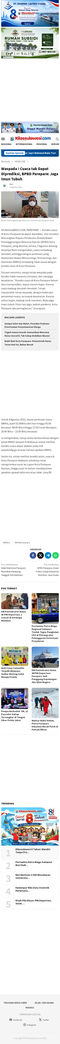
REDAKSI (30, 1007)
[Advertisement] (30, 92)
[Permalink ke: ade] (4, 185)
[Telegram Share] (48, 555)
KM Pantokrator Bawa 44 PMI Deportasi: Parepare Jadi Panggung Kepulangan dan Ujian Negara (44, 676)
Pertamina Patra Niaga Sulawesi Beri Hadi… (34, 864)
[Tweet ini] (40, 555)
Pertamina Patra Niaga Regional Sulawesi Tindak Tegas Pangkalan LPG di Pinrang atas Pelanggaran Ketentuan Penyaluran (45, 634)
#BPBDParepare (22, 542)
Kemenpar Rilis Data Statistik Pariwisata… (32, 889)
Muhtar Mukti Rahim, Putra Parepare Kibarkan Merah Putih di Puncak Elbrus (45, 725)
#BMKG (6, 542)
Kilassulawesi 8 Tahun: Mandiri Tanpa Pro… (33, 851)
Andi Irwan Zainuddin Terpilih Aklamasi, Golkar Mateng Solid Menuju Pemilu (12, 672)
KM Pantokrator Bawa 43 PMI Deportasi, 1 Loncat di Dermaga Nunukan (13, 616)
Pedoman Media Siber (15, 1002)
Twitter (46, 1020)
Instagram (31, 1025)
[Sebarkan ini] (33, 555)
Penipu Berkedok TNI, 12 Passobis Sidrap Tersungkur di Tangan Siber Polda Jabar (14, 716)
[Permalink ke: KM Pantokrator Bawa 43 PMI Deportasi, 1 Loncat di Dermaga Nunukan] (14, 601)
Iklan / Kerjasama (44, 1002)
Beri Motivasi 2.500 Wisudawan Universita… (33, 876)
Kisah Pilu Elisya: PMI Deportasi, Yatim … (34, 902)
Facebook (17, 1020)
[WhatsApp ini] (55, 555)
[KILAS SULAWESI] (30, 138)
